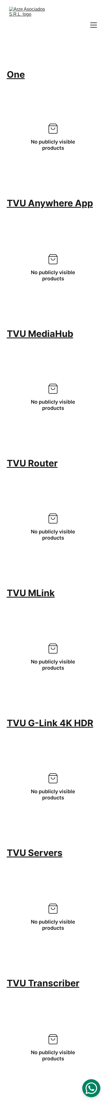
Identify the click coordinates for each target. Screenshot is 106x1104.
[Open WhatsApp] (91, 1088)
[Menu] (93, 25)
